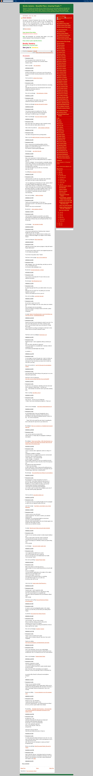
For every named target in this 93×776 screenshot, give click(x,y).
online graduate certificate (37, 209)
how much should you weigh (41, 116)
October (61, 179)
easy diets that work (37, 151)
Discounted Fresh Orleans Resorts (38, 613)
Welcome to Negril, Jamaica (65, 185)
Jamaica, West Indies (62, 79)
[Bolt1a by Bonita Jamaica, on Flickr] (59, 19)
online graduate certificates (43, 127)
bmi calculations (37, 65)
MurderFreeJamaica (62, 148)
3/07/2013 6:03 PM (29, 68)
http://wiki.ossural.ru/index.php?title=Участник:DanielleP (37, 379)
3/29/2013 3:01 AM (29, 139)
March (61, 217)
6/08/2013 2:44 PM (29, 696)
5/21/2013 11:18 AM (29, 446)
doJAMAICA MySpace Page (64, 35)
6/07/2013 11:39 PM (29, 659)
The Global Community (63, 95)
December (62, 175)
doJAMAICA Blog (61, 31)
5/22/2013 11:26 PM (29, 497)
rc (31, 351)
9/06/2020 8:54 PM (29, 761)
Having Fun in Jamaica (63, 93)
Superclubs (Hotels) (62, 145)
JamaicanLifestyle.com (63, 152)
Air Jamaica (60, 127)
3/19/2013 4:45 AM (29, 119)
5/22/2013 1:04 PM (29, 475)
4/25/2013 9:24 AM (29, 260)
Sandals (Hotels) (61, 136)
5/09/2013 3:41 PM (29, 337)
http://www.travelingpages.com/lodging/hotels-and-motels (37, 642)
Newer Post (23, 768)
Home (37, 768)
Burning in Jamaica (62, 61)
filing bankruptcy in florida (42, 93)
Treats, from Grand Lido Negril (65, 205)
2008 (59, 174)
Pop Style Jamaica (62, 141)
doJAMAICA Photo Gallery (63, 23)
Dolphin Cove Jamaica (62, 90)
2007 (59, 223)
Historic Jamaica (61, 54)
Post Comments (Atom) (31, 771)
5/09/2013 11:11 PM (29, 353)
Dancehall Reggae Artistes (63, 104)
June (61, 212)
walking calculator (39, 195)
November (62, 177)
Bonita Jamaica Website (63, 33)
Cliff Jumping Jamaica (62, 88)
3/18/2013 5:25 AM (29, 106)
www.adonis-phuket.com (38, 494)
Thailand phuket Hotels (40, 656)
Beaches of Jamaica (62, 77)
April (61, 215)
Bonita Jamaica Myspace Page (64, 38)
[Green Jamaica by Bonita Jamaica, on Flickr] (27, 28)
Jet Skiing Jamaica (62, 70)
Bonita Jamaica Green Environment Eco (44, 52)
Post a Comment (25, 763)
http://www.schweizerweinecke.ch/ (44, 406)
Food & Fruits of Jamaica (63, 100)
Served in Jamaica (62, 59)
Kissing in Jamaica (62, 68)
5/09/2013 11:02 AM (29, 318)
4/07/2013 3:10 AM (29, 153)
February (62, 219)
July (61, 184)
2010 (59, 170)
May (61, 214)
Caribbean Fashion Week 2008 (65, 200)
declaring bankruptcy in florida (37, 269)
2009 (59, 172)
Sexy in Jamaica (61, 50)
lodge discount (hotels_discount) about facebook (40, 528)
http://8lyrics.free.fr (37, 392)
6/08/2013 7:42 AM (29, 679)
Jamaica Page (61, 130)
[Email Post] (51, 51)
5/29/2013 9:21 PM (29, 585)
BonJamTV (60, 123)
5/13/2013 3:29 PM (29, 381)
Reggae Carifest (61, 134)
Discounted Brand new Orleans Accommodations (42, 472)
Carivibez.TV (61, 129)
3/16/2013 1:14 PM (29, 95)
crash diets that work (39, 296)
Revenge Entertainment (63, 154)
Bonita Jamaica (61, 45)
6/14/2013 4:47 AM (29, 733)
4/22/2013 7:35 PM (29, 211)
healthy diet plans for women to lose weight (41, 137)
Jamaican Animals (62, 66)
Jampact (60, 121)
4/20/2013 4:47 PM (29, 197)
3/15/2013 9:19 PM (29, 80)
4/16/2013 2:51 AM (29, 174)
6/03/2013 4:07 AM (29, 603)
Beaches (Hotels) (61, 138)
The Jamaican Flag (62, 73)
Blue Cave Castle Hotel (64, 210)
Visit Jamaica (61, 132)
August (61, 182)
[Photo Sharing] (60, 17)
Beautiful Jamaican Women (64, 108)
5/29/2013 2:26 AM (29, 548)
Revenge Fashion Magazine (64, 157)
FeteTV (59, 120)
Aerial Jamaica (61, 43)
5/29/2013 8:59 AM (29, 562)
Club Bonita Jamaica (62, 112)
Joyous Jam (60, 125)
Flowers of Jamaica (62, 75)
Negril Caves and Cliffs (63, 91)
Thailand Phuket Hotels (40, 559)
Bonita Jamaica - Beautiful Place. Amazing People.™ (42, 6)
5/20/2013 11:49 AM (29, 429)
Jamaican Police (61, 52)
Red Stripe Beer (61, 48)
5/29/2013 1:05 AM (29, 530)
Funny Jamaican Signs (63, 86)
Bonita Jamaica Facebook (63, 37)
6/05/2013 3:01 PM (29, 645)
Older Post (51, 768)
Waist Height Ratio (39, 239)
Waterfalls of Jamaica (62, 81)
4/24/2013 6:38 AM (29, 226)
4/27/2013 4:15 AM (29, 272)
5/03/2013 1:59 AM (29, 298)
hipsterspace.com (43, 334)
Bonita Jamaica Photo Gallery (64, 25)
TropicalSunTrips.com (62, 150)
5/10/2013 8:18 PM (29, 369)
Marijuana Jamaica (62, 64)
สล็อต (34, 758)
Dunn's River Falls (62, 55)
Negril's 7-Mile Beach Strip (63, 102)
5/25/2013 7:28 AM (29, 509)
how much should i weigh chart (39, 546)
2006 (59, 224)
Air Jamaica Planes (62, 72)
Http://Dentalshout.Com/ (37, 281)
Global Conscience (62, 63)
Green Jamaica (61, 46)
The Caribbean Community (63, 106)
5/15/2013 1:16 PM (29, 395)
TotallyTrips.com (61, 139)
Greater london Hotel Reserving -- (39, 583)
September (62, 180)
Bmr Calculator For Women (36, 171)
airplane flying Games (37, 78)
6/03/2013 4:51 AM (29, 616)
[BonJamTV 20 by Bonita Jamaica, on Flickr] (68, 17)
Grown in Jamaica (62, 57)
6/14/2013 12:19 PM (29, 750)
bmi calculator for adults (38, 224)
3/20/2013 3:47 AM (29, 130)
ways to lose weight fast (42, 257)
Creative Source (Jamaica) (63, 156)
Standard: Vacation (40, 628)
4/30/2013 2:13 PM (29, 283)
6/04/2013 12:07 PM (29, 631)
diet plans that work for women (41, 104)
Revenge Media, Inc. (62, 147)
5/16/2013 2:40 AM (29, 409)
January (61, 221)
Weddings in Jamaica (62, 82)
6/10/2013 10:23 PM (29, 714)
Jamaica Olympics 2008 (63, 97)
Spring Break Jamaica (62, 84)
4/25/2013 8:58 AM (29, 242)
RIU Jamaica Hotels (62, 143)
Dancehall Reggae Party (63, 99)
